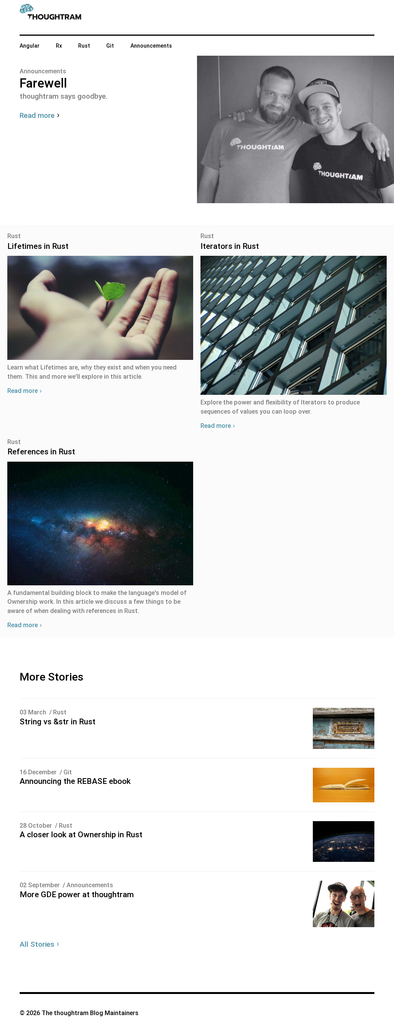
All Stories (37, 944)
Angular (30, 46)
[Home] (50, 17)
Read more (22, 390)
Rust (84, 46)
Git (110, 46)
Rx (59, 46)
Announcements (151, 46)
